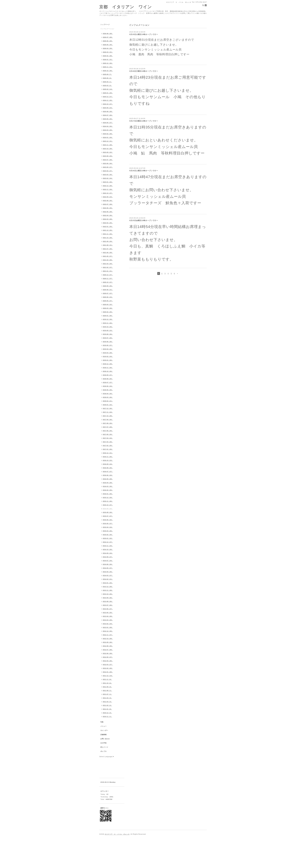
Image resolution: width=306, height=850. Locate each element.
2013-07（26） (108, 605)
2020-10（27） (108, 282)
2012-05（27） (108, 657)
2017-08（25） (108, 423)
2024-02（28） (108, 133)
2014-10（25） (108, 549)
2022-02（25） (108, 223)
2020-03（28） (108, 308)
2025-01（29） (108, 93)
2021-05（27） (108, 256)
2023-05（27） (108, 167)
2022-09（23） (108, 197)
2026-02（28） (108, 56)
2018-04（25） (108, 393)
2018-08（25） (108, 378)
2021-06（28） (108, 252)
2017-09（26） (108, 419)
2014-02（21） (108, 579)
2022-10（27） (108, 193)
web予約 (103, 743)
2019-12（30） (108, 319)
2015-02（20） (108, 534)
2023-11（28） (108, 145)
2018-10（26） (108, 371)
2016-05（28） (108, 479)
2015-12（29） (108, 497)
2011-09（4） (107, 687)
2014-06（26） (108, 564)
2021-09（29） (108, 241)
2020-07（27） (108, 293)
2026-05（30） (108, 44)
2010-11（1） (107, 716)
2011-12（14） (108, 675)
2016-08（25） (108, 468)
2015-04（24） (108, 527)
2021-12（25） (108, 230)
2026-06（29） (108, 41)
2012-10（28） (108, 638)
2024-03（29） (108, 130)
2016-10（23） (108, 460)
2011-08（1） (107, 690)
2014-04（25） (108, 571)
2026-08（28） (108, 33)
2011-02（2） (107, 705)
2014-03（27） (108, 575)
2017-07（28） (108, 427)
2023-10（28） (108, 148)
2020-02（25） (108, 312)
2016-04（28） (108, 482)
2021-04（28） (108, 260)
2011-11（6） (107, 679)
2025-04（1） (107, 81)
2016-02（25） (108, 490)
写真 (102, 722)
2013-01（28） (108, 627)
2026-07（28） (108, 37)
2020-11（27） (108, 278)
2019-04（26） (108, 349)
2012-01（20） (108, 672)
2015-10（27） (108, 505)
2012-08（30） (108, 646)
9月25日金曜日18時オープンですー (143, 220)
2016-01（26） (108, 494)
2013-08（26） (108, 601)
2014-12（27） (108, 542)
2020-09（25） (108, 286)
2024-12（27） (108, 96)
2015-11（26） (108, 501)
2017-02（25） (108, 445)
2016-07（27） (108, 471)
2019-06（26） (108, 341)
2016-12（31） (108, 453)
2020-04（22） (108, 304)
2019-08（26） (108, 334)
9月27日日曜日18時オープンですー (143, 121)
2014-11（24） (108, 545)
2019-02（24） (108, 356)
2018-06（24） (108, 386)
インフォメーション (107, 29)
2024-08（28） (108, 111)
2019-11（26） (108, 323)
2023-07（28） (108, 159)
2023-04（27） (108, 171)
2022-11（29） (108, 189)
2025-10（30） (108, 70)
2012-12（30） (108, 631)
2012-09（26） (108, 642)
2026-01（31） (108, 59)
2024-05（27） (108, 122)
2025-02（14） (108, 89)
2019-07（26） (108, 338)
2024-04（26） (108, 126)
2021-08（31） (108, 245)
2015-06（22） (108, 519)
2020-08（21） (108, 289)
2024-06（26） (108, 119)
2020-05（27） (108, 300)
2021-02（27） (108, 267)
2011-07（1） (107, 694)
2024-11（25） (108, 100)
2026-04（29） (108, 48)
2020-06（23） (108, 297)
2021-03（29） (108, 263)
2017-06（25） (108, 430)
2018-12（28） (108, 364)
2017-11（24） (108, 412)
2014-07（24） (108, 560)
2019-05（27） (108, 345)
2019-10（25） (108, 326)
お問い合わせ (105, 739)
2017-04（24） (108, 438)
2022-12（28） (108, 185)
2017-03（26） (108, 442)
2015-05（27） (108, 523)
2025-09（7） (107, 74)
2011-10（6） (107, 683)
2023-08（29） (108, 156)
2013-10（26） (108, 594)
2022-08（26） (108, 200)
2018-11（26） (108, 367)
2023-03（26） (108, 174)
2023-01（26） (108, 182)
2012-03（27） (108, 664)
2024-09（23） (108, 107)
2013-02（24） (108, 623)
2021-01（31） (108, 271)
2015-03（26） (108, 531)
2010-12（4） (107, 713)
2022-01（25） (108, 226)
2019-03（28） (108, 352)
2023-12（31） (108, 141)
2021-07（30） (108, 249)
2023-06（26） (108, 163)
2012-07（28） (108, 649)
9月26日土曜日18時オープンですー (143, 171)
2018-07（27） (108, 382)
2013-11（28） (108, 590)
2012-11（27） (108, 635)
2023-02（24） (108, 178)
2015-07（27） (108, 516)
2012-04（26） (108, 661)
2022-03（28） (108, 219)
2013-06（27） (108, 609)
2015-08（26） (108, 512)
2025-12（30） (108, 63)
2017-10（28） (108, 416)
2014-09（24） (108, 553)
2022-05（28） (108, 211)
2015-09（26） (108, 508)
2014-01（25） (108, 583)
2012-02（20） (108, 668)
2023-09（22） (108, 152)
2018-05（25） (108, 390)
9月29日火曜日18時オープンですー (143, 34)
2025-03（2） (107, 85)
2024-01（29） (108, 137)
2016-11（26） (108, 456)
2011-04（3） (107, 698)
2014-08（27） (108, 557)
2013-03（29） (108, 620)
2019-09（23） (108, 330)
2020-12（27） (108, 275)
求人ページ (104, 747)
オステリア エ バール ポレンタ (117, 834)
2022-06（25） (108, 208)
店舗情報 (103, 734)
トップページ (105, 24)
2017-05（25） (108, 434)
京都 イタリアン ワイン (125, 6)
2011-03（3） (107, 701)
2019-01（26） (108, 360)
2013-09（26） (108, 597)
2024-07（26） (108, 115)
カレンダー (104, 730)
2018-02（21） (108, 401)
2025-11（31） (108, 67)
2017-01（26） (108, 449)
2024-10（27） (108, 104)
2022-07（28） (108, 204)
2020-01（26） (108, 315)
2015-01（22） (108, 538)
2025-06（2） (107, 78)
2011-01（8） (107, 709)
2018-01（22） (108, 404)
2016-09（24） (108, 464)
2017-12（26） (108, 408)
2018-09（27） (108, 375)
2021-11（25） (108, 234)
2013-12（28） (108, 586)
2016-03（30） (108, 486)
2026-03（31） (108, 52)
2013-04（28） (108, 616)
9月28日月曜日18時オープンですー (143, 71)
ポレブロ (103, 751)
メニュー (103, 726)
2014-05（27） (108, 568)
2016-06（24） (108, 475)
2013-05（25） (108, 612)
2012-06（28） (108, 653)
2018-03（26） (108, 397)
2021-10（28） (108, 237)
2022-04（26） (108, 215)
